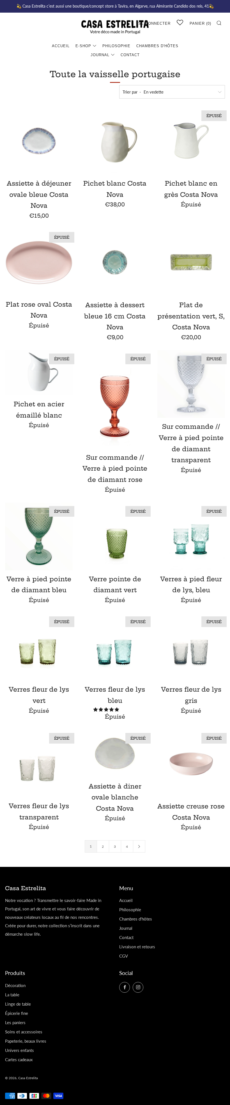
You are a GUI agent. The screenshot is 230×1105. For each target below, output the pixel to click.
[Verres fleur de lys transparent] (39, 763)
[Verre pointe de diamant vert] (115, 536)
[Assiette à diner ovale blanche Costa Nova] (115, 754)
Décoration (15, 985)
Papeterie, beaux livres (25, 1041)
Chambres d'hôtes (157, 46)
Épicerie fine (16, 1013)
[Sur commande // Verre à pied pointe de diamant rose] (115, 399)
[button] (106, 709)
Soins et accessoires (23, 1031)
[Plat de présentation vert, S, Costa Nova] (191, 262)
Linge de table (18, 1003)
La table (12, 994)
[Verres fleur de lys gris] (191, 647)
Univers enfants (19, 1050)
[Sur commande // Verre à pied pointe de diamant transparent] (191, 384)
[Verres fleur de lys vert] (39, 647)
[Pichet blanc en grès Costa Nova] (191, 141)
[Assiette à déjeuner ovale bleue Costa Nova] (39, 141)
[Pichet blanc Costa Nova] (115, 141)
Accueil (61, 46)
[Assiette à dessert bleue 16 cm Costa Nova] (115, 262)
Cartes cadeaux (19, 1059)
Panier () (200, 23)
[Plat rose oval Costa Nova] (39, 262)
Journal (100, 55)
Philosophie (116, 46)
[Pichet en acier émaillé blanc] (39, 372)
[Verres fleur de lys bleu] (115, 647)
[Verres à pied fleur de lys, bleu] (191, 536)
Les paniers (15, 1022)
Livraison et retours (137, 946)
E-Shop (83, 46)
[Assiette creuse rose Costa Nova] (191, 764)
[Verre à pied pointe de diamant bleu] (39, 536)
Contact (130, 55)
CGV (123, 955)
